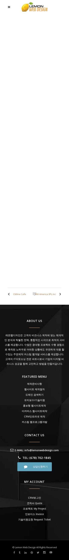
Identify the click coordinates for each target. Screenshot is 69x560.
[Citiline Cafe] (10, 294)
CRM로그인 (34, 497)
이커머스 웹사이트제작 (34, 411)
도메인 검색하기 (34, 394)
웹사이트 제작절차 (34, 389)
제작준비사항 (34, 383)
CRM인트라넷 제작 (34, 416)
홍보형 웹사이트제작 (34, 405)
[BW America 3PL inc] (59, 294)
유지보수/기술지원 (34, 400)
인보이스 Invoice (34, 514)
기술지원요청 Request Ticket (34, 519)
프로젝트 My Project (34, 508)
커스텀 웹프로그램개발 (34, 422)
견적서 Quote (34, 503)
